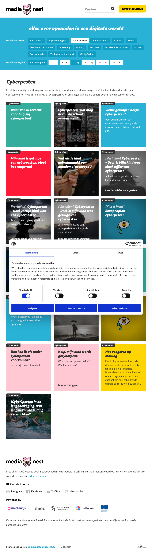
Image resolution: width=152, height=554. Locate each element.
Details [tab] (76, 252)
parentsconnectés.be (43, 546)
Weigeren (32, 308)
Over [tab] (120, 252)
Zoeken (90, 9)
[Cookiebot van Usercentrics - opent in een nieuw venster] (128, 244)
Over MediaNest (132, 9)
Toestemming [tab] (31, 252)
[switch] (59, 296)
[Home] (24, 9)
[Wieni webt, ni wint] (141, 546)
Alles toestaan (119, 308)
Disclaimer (66, 546)
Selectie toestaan (76, 308)
